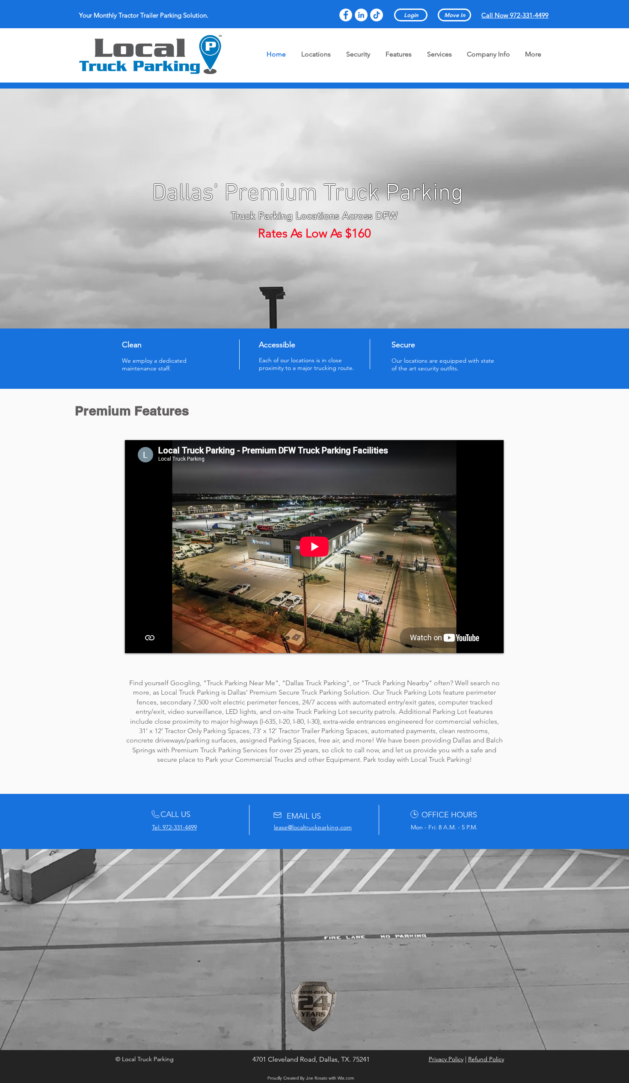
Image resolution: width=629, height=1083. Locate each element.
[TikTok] (376, 15)
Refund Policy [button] (486, 1059)
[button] (446, 1059)
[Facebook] (345, 15)
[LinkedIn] (361, 15)
